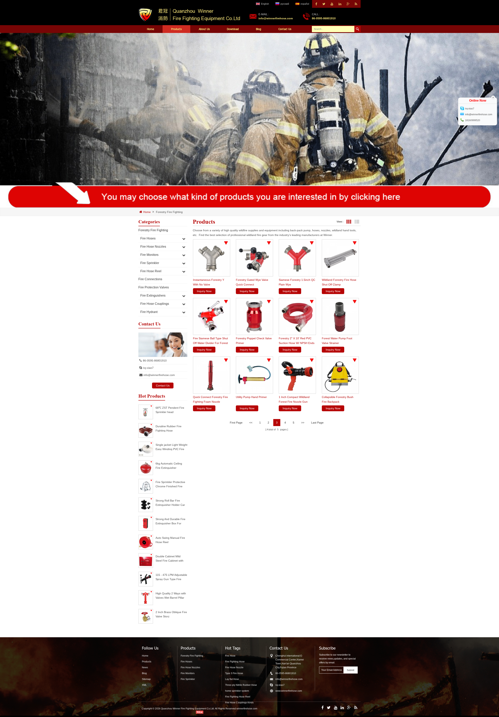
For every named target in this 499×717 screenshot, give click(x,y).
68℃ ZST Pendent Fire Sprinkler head (170, 409)
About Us (204, 29)
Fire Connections (150, 279)
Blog (258, 29)
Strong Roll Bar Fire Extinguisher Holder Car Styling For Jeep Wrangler (170, 502)
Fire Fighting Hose (235, 661)
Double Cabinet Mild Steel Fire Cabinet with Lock (169, 558)
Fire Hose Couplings (154, 303)
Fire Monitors (149, 254)
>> (302, 422)
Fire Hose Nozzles (153, 246)
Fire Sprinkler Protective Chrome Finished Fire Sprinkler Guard (170, 484)
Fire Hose (230, 655)
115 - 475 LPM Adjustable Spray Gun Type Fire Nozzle (171, 577)
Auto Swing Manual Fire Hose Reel (170, 539)
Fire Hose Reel (150, 271)
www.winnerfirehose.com (288, 691)
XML (144, 685)
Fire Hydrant (148, 312)
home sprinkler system (237, 691)
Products (176, 29)
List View (356, 221)
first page (236, 422)
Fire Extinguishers (152, 295)
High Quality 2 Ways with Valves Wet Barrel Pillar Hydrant (171, 595)
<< (250, 422)
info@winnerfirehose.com (275, 18)
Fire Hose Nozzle (234, 667)
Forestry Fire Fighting (169, 212)
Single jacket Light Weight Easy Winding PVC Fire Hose (171, 446)
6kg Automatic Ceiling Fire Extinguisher (169, 465)
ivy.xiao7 (148, 367)
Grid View (348, 221)
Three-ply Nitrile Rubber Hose (241, 685)
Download (233, 29)
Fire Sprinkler (149, 263)
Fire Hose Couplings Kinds (239, 702)
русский (284, 4)
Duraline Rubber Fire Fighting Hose (168, 428)
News (145, 667)
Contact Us (284, 29)
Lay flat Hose (232, 679)
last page (317, 422)
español (305, 4)
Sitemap (146, 679)
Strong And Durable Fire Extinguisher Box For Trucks (170, 521)
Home (150, 29)
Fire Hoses (148, 238)
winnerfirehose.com (246, 708)
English (265, 4)
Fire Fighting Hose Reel (237, 696)
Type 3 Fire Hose (234, 673)
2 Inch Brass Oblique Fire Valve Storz (171, 614)
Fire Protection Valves (153, 287)
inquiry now (204, 291)
